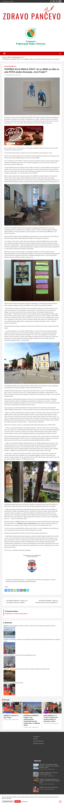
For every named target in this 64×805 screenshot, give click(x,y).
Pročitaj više (24, 801)
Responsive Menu (60, 1)
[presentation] (58, 700)
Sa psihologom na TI (10, 66)
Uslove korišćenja (30, 581)
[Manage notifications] (60, 801)
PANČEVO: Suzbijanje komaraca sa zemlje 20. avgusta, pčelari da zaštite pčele (49, 781)
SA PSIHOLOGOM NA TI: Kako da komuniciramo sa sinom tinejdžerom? (47, 601)
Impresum (36, 736)
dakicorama (18, 75)
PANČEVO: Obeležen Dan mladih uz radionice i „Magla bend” (52, 717)
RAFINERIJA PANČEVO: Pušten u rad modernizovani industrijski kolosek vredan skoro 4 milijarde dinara (12, 720)
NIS (10, 711)
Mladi (25, 711)
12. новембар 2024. (9, 75)
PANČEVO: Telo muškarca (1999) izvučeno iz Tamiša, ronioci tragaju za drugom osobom (49, 766)
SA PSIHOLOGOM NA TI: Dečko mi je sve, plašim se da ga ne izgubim (16, 601)
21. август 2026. (43, 776)
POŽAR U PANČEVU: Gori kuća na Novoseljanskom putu (48, 773)
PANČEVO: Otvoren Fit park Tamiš (48, 787)
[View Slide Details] (30, 36)
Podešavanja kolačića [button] (8, 801)
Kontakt (35, 739)
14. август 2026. (28, 723)
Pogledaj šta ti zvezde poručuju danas (16, 613)
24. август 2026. (43, 769)
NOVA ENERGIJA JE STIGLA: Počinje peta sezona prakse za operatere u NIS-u (31, 718)
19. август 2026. (8, 727)
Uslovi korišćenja (38, 741)
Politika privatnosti (38, 743)
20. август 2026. (43, 784)
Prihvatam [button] (17, 801)
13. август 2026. (48, 721)
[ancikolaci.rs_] (23, 126)
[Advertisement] (16, 746)
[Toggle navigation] (4, 53)
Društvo (6, 711)
